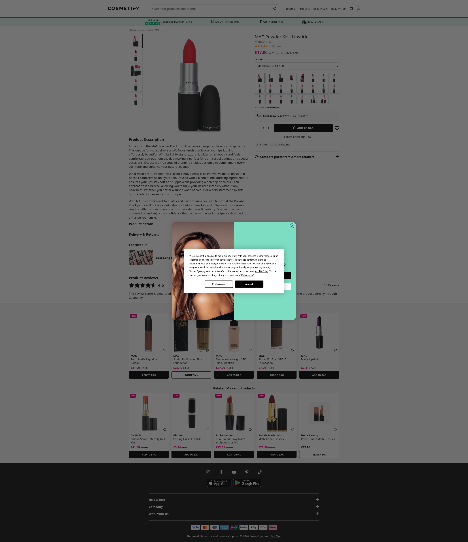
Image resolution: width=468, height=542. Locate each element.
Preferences (218, 284)
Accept (249, 284)
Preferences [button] (247, 275)
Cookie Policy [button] (261, 271)
